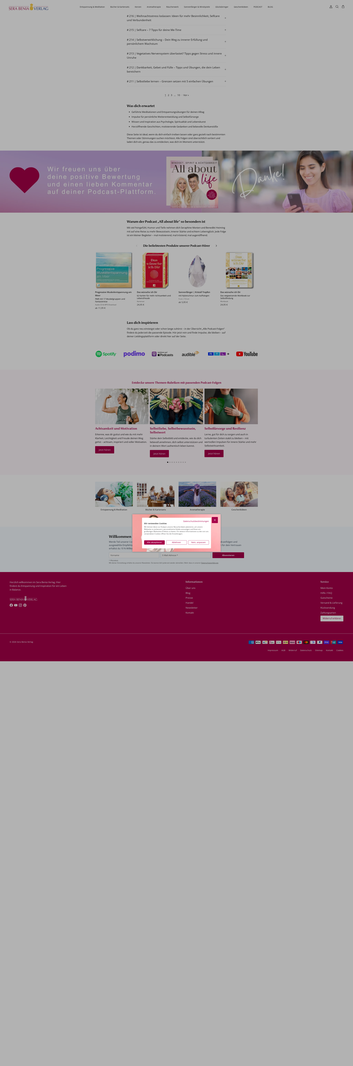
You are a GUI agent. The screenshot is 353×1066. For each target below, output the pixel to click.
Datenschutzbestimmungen (196, 521)
